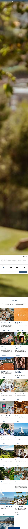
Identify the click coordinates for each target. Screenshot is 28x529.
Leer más (18, 377)
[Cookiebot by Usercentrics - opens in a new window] (24, 256)
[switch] (11, 267)
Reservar (9, 330)
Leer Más (4, 330)
